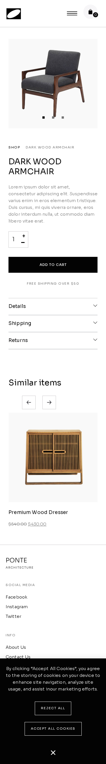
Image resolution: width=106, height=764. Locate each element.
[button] (43, 117)
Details (17, 306)
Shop (14, 147)
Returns (18, 340)
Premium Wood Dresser (38, 512)
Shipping (19, 323)
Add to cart (53, 265)
